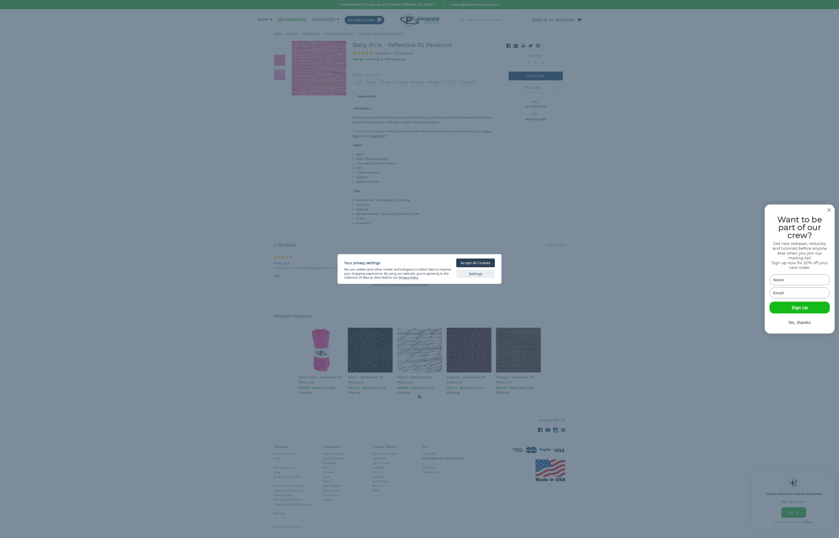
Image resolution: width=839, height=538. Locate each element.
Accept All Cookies (476, 262)
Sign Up (800, 307)
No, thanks (800, 322)
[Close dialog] (829, 210)
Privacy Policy (408, 277)
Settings (475, 273)
